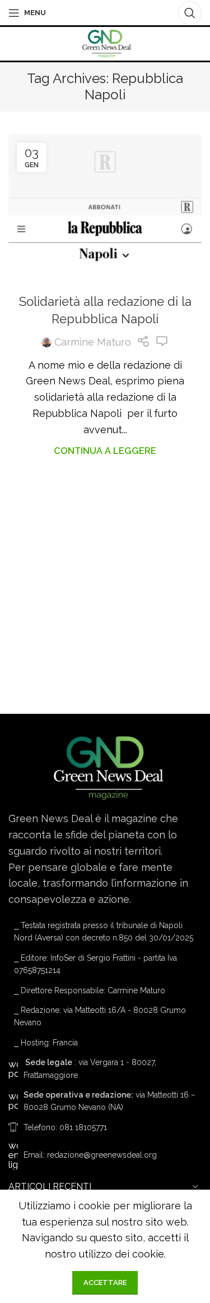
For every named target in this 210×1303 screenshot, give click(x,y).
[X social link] (88, 12)
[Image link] (105, 767)
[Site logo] (104, 43)
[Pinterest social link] (104, 12)
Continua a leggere (105, 451)
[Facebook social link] (72, 12)
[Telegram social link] (135, 12)
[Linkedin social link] (119, 12)
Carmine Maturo (92, 342)
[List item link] (105, 1127)
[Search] (189, 13)
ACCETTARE (105, 1282)
